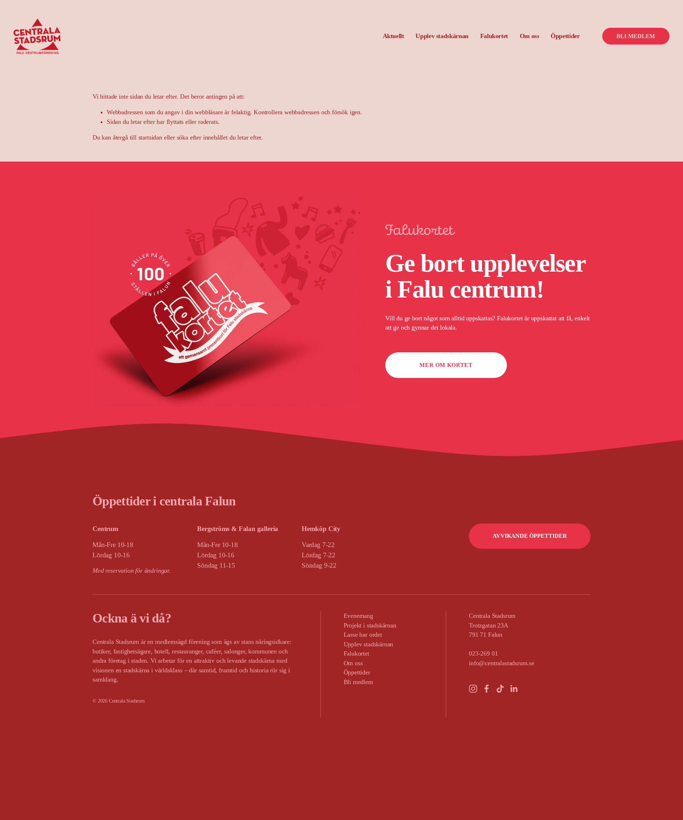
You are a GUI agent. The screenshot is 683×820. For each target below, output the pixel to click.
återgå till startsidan (137, 137)
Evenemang (358, 615)
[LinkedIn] (513, 688)
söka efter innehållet (202, 137)
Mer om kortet (445, 365)
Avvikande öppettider (530, 536)
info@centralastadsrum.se (501, 663)
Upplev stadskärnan (368, 644)
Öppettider (565, 36)
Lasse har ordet (363, 634)
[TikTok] (500, 688)
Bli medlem (635, 36)
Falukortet (494, 36)
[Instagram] (473, 688)
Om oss (353, 663)
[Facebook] (486, 688)
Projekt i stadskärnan (370, 625)
